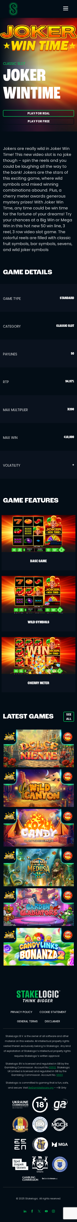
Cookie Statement (52, 1012)
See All (68, 716)
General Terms (27, 1021)
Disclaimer (52, 1021)
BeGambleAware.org (41, 1087)
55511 (59, 1075)
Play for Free (39, 121)
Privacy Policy (21, 1012)
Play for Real (38, 113)
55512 (52, 1067)
